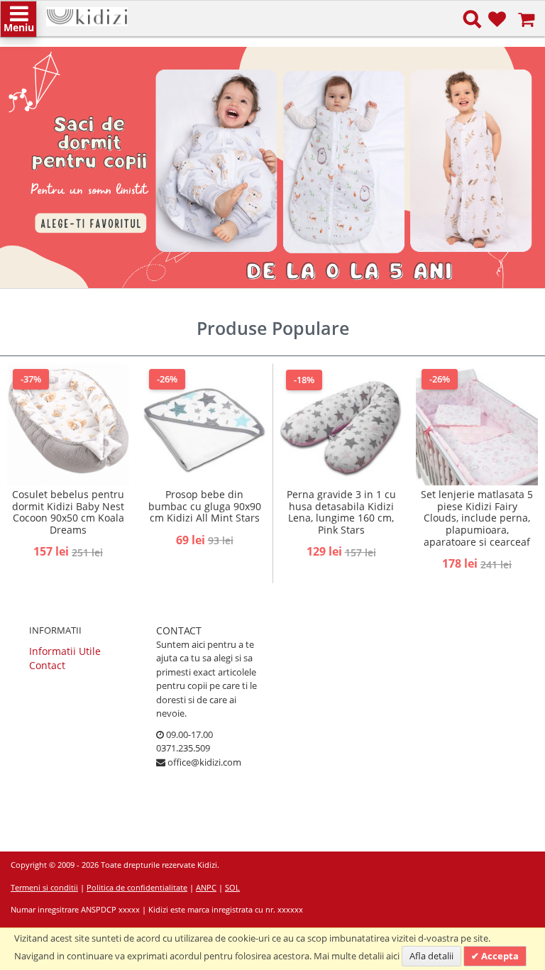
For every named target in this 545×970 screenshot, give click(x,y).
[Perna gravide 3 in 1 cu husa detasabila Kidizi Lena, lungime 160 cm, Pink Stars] (341, 424)
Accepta (499, 955)
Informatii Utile (65, 651)
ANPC (206, 887)
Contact (47, 665)
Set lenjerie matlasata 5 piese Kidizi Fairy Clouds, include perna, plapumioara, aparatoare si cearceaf (477, 518)
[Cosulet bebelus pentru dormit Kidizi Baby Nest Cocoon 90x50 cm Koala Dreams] (68, 424)
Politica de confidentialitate (137, 887)
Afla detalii (431, 955)
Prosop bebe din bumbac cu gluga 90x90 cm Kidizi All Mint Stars (204, 506)
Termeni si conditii (44, 887)
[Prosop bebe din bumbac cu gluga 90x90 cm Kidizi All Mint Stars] (204, 424)
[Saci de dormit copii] (272, 167)
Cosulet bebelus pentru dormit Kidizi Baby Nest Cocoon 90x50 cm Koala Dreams (68, 511)
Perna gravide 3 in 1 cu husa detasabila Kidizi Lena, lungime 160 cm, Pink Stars (341, 511)
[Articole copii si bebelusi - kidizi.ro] (87, 14)
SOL (232, 887)
